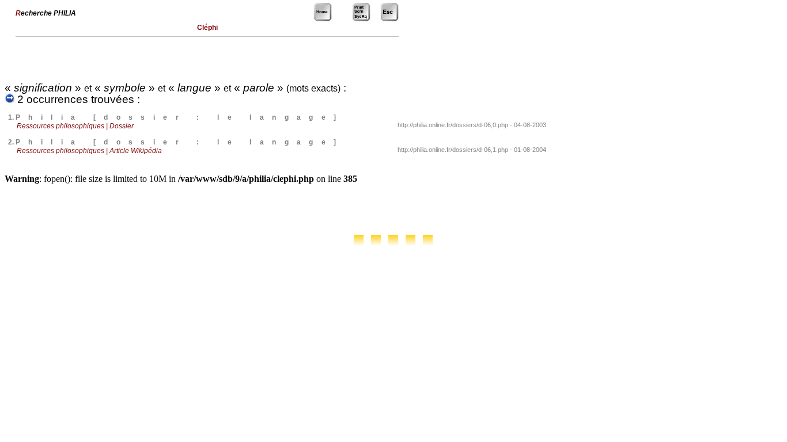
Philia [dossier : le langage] (180, 117)
